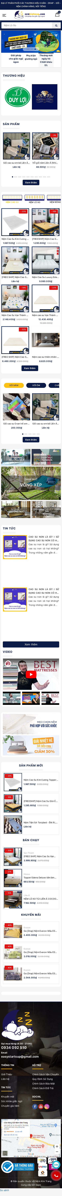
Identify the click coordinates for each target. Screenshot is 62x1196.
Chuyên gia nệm (10, 1105)
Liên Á (27, 895)
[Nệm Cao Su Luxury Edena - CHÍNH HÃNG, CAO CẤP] (46, 260)
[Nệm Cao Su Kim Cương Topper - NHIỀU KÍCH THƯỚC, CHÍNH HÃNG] (15, 222)
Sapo (38, 1184)
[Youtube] (41, 1106)
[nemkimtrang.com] (29, 15)
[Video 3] (31, 698)
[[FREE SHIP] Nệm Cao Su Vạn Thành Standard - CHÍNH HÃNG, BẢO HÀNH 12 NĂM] (13, 857)
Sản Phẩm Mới (31, 765)
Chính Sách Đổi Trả (43, 1088)
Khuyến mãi (31, 914)
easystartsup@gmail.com (20, 1056)
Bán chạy (31, 840)
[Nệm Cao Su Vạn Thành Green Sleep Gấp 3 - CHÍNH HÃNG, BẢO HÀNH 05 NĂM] (15, 298)
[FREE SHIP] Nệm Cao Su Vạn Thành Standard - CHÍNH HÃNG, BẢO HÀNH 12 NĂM (40, 856)
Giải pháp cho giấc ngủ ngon (16, 58)
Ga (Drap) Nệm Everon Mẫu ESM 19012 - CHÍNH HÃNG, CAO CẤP (40, 973)
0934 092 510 (14, 1047)
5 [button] (28, 176)
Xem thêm (31, 182)
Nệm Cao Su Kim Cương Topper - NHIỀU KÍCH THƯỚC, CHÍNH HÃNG (41, 779)
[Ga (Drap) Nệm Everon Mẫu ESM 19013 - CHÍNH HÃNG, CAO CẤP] (13, 931)
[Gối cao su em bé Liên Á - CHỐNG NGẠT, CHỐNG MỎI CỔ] (16, 146)
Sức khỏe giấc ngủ (11, 1101)
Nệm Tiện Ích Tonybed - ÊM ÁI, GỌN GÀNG (40, 822)
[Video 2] (12, 698)
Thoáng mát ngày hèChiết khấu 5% (46, 60)
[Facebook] (35, 1106)
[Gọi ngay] (56, 1175)
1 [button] (26, 49)
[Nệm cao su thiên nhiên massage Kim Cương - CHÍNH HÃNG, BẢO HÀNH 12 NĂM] (46, 340)
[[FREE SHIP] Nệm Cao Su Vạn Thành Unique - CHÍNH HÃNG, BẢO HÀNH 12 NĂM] (15, 260)
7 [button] (36, 176)
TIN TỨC (9, 528)
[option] (31, 41)
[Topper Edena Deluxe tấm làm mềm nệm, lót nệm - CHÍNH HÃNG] (13, 878)
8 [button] (40, 176)
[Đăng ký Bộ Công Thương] (17, 1166)
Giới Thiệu (6, 1074)
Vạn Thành (29, 853)
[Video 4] (50, 698)
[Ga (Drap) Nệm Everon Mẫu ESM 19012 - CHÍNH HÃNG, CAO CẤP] (13, 974)
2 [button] (30, 49)
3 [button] (34, 49)
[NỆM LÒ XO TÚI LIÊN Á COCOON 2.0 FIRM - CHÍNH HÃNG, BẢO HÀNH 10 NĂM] (13, 899)
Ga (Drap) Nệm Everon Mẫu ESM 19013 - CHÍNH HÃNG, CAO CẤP (40, 931)
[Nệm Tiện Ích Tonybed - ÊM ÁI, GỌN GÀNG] (13, 825)
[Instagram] (46, 1106)
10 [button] (48, 176)
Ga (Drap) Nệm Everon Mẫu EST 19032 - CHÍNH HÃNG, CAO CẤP (41, 952)
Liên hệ (5, 1079)
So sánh (4, 1190)
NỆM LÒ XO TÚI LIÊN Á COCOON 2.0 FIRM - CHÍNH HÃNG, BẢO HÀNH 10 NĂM (41, 898)
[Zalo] (56, 1165)
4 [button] (23, 176)
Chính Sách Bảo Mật (43, 1083)
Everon (27, 927)
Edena (27, 874)
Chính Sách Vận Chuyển (45, 1074)
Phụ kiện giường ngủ (31, 57)
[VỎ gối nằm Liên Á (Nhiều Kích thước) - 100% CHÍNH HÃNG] (45, 146)
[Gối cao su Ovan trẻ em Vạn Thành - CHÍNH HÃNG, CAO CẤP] (16, 406)
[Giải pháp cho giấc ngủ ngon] (31, 41)
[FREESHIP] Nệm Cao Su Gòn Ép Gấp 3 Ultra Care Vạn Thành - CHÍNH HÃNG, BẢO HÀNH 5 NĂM (40, 801)
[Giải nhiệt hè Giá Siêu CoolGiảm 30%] (31, 745)
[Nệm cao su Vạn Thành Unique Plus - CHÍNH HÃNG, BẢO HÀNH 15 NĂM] (46, 298)
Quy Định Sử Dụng (42, 1079)
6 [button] (32, 176)
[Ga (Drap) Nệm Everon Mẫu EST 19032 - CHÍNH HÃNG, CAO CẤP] (13, 953)
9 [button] (44, 176)
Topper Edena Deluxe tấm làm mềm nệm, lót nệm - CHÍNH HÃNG (39, 877)
